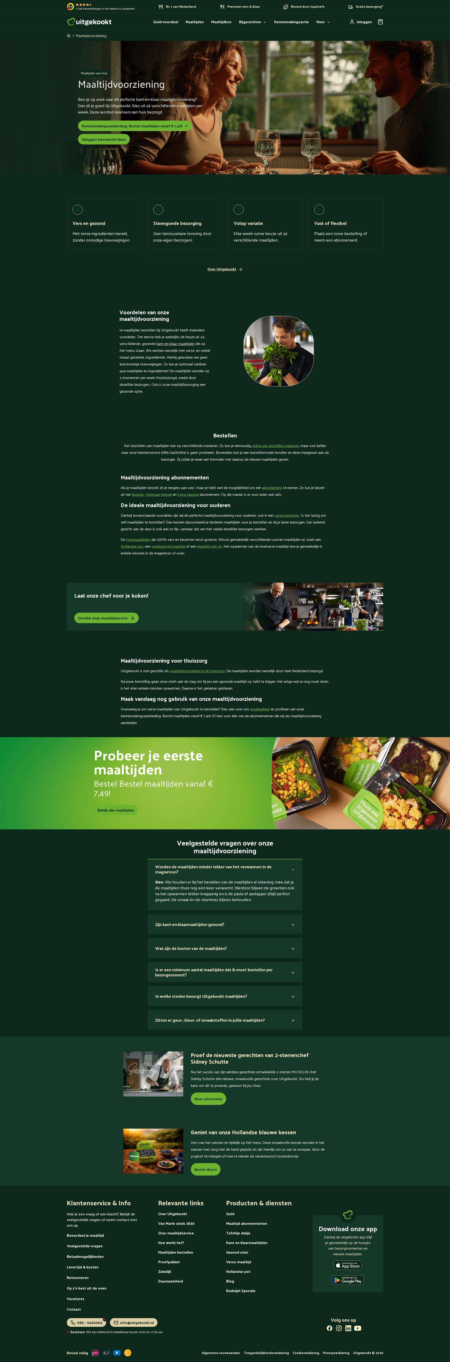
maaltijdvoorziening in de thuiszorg (197, 670)
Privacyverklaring (336, 1353)
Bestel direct (206, 1169)
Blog (230, 1281)
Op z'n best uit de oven (86, 1288)
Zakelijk (164, 1271)
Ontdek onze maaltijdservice (103, 618)
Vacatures (75, 1298)
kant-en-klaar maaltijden (175, 343)
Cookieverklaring (306, 1353)
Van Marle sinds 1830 (176, 1223)
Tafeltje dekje (238, 1232)
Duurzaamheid (170, 1281)
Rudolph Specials (240, 1290)
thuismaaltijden (138, 539)
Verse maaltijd (238, 1261)
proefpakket (260, 709)
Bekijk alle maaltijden (116, 810)
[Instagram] (339, 1329)
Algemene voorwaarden (221, 1353)
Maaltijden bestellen (175, 1252)
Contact (74, 1309)
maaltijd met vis (209, 546)
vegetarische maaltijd (168, 546)
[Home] (89, 21)
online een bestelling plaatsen (275, 445)
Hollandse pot (132, 546)
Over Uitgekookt (172, 1213)
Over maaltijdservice (176, 1232)
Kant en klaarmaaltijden (246, 1242)
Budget (138, 494)
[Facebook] (329, 1329)
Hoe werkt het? (171, 1242)
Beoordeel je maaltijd (85, 1235)
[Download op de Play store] (348, 1281)
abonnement (272, 487)
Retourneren (78, 1277)
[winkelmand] (380, 22)
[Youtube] (357, 1329)
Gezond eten (237, 1252)
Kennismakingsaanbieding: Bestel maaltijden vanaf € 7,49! (132, 125)
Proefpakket (169, 1261)
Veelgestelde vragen (85, 1245)
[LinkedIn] (348, 1329)
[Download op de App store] (348, 1266)
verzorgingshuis (287, 515)
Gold (230, 1213)
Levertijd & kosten (82, 1266)
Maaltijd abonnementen (246, 1223)
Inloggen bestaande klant (104, 139)
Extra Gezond (188, 494)
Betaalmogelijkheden (85, 1256)
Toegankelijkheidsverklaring (266, 1353)
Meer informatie (208, 1098)
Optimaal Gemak (158, 494)
